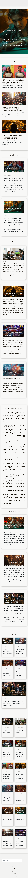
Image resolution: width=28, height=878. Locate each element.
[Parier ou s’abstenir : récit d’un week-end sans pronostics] (13, 254)
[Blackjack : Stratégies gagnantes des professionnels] (14, 166)
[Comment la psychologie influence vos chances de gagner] (13, 370)
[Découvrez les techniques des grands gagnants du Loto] (14, 71)
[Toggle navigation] (4, 2)
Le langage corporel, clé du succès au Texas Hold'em (14, 527)
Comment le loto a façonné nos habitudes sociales (12, 110)
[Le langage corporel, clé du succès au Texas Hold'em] (14, 523)
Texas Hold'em (14, 871)
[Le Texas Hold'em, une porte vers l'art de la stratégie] (14, 560)
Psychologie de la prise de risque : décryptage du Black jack (13, 30)
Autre (14, 873)
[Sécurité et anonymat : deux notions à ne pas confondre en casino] (14, 598)
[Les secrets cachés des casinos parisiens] (14, 126)
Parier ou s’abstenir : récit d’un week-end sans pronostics (13, 258)
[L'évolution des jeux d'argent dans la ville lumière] (13, 331)
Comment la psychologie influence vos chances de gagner (13, 375)
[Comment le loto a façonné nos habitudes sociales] (14, 99)
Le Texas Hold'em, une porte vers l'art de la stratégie (13, 564)
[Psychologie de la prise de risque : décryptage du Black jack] (14, 206)
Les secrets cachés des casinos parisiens (12, 136)
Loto (14, 864)
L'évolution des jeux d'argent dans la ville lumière (13, 335)
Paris (14, 868)
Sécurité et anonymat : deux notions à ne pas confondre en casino (14, 603)
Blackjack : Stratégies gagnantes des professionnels (12, 172)
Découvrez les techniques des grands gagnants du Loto (13, 82)
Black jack (14, 866)
